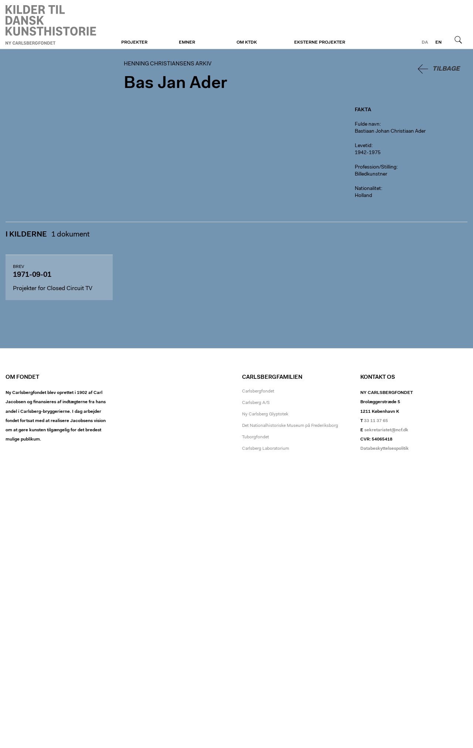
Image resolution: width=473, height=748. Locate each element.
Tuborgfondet (255, 437)
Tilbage (446, 69)
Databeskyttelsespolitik (384, 448)
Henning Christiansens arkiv (51, 25)
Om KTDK (246, 42)
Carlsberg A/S (256, 403)
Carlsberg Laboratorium (265, 448)
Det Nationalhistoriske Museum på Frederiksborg (290, 426)
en (438, 42)
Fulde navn (367, 124)
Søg (458, 39)
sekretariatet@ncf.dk (386, 430)
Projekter (134, 42)
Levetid (363, 146)
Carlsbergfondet (258, 391)
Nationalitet (368, 188)
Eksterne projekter (319, 42)
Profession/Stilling (376, 167)
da (425, 42)
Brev (18, 267)
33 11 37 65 (376, 421)
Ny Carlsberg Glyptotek (265, 414)
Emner (187, 42)
